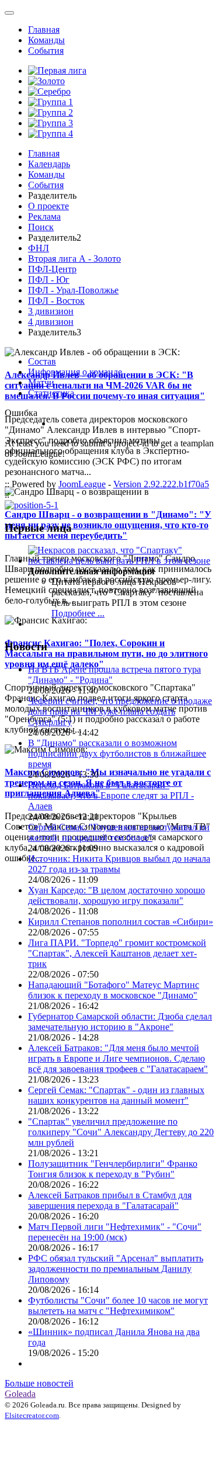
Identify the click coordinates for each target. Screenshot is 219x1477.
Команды (46, 40)
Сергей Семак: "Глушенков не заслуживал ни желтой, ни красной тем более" (119, 832)
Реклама (44, 216)
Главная (44, 29)
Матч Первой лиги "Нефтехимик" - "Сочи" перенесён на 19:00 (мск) (114, 1232)
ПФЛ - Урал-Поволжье (73, 290)
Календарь (49, 164)
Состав (42, 361)
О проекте (48, 206)
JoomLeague (82, 484)
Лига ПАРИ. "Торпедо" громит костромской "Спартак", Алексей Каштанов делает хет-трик (117, 953)
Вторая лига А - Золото (74, 258)
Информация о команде (75, 372)
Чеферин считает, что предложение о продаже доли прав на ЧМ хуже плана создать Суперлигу (120, 711)
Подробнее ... (78, 613)
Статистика (51, 393)
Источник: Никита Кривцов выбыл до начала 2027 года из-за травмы (119, 864)
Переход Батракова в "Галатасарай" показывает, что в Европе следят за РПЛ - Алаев (111, 795)
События (46, 51)
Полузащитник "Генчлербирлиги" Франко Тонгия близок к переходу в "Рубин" (112, 1169)
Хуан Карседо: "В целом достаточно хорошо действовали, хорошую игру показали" (116, 895)
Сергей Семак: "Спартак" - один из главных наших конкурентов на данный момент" (116, 1095)
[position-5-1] (31, 505)
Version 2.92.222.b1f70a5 (161, 484)
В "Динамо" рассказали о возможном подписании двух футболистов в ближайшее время (117, 753)
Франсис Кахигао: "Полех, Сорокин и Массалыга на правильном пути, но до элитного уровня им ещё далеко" (106, 653)
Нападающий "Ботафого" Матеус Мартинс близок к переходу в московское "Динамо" (113, 990)
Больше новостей (39, 1383)
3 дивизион (51, 311)
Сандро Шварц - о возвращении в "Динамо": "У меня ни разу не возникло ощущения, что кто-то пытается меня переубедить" (108, 524)
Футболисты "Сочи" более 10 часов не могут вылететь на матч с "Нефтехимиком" (118, 1305)
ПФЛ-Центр (52, 269)
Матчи (41, 382)
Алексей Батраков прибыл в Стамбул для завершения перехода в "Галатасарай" (110, 1200)
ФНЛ (38, 248)
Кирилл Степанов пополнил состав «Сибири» (120, 922)
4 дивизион (51, 322)
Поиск (41, 227)
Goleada (20, 1394)
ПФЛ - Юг (48, 280)
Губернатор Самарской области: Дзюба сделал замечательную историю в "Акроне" (120, 1021)
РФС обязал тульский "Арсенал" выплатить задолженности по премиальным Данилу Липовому (115, 1268)
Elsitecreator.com (32, 1415)
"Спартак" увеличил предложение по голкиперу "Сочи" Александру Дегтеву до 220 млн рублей (121, 1132)
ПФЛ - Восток (56, 301)
